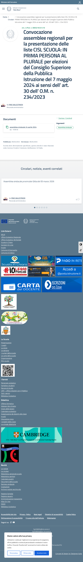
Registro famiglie (7, 493)
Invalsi (3, 247)
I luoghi (3, 345)
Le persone (5, 350)
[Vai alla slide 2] (37, 207)
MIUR (3, 234)
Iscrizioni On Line (7, 245)
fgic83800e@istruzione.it (41, 529)
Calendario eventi (7, 479)
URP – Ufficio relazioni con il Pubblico (14, 390)
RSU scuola (5, 361)
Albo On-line (5, 501)
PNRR (3, 504)
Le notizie (4, 468)
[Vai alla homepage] (9, 8)
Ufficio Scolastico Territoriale (11, 239)
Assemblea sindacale (65, 127)
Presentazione (6, 342)
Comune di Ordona (7, 252)
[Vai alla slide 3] (39, 207)
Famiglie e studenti (8, 385)
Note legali (38, 514)
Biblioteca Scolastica (8, 396)
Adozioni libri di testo (8, 406)
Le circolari (5, 471)
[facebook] (11, 522)
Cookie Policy (71, 514)
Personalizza (14, 553)
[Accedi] (80, 2)
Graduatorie (5, 486)
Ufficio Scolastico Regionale (11, 237)
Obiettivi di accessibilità (54, 514)
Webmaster (51, 518)
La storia (4, 348)
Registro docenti (7, 496)
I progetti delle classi (8, 421)
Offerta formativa (7, 403)
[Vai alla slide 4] (41, 207)
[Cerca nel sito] (78, 9)
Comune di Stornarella (9, 250)
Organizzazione (6, 358)
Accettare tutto (41, 553)
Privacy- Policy (25, 514)
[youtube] (14, 522)
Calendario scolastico (8, 411)
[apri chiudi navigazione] (3, 9)
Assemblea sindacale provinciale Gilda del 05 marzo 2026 (28, 181)
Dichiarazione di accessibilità (11, 518)
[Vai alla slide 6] (46, 207)
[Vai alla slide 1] (34, 207)
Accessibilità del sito (8, 514)
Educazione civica (7, 419)
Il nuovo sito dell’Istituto (35, 518)
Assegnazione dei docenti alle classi (14, 414)
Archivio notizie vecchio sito (11, 489)
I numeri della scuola (8, 353)
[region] (28, 545)
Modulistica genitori (8, 476)
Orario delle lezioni (7, 408)
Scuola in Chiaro (7, 242)
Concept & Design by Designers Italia (68, 553)
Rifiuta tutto (27, 553)
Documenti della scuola (9, 481)
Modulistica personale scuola (11, 474)
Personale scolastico (8, 383)
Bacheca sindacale (7, 484)
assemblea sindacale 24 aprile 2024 (23, 127)
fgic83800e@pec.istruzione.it (41, 531)
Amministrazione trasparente (11, 499)
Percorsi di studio (7, 388)
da (8, 104)
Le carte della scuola (8, 355)
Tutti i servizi (5, 393)
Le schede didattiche (8, 424)
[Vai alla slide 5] (44, 207)
